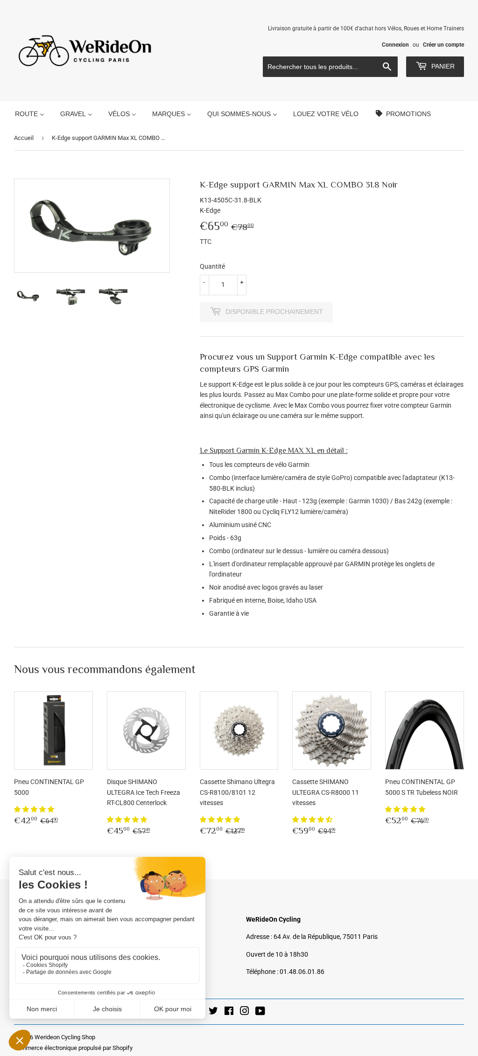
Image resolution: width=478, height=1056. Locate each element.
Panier (442, 66)
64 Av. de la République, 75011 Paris (326, 936)
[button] (35, 809)
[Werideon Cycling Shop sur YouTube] (260, 1012)
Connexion (395, 45)
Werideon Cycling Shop (65, 1037)
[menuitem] (29, 113)
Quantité (212, 266)
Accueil (24, 137)
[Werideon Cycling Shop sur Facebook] (229, 1012)
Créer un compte (443, 45)
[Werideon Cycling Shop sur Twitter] (213, 1012)
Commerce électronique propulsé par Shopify (73, 1047)
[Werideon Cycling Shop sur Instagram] (244, 1012)
